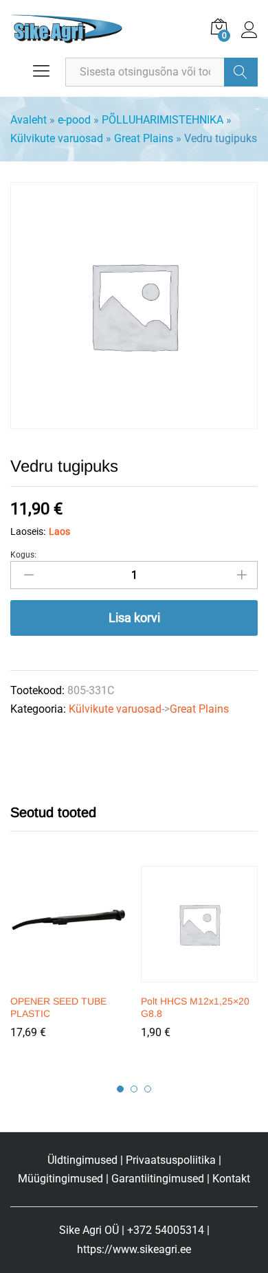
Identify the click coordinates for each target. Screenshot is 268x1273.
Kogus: (23, 555)
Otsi (241, 72)
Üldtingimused (82, 1160)
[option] (68, 962)
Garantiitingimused (157, 1178)
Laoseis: (27, 531)
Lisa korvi (134, 617)
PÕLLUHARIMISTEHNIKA (162, 119)
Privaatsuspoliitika (171, 1160)
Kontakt (231, 1178)
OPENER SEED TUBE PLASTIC (58, 1007)
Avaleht (28, 119)
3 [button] (147, 1089)
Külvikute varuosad (56, 138)
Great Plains (143, 138)
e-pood (74, 119)
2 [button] (134, 1089)
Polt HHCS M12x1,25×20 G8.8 (195, 1007)
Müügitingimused (60, 1178)
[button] (66, 978)
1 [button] (120, 1089)
